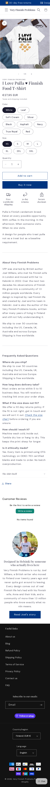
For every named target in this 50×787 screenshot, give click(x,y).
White (9, 110)
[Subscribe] (41, 705)
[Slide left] (18, 74)
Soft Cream (12, 117)
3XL (31, 151)
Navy (40, 124)
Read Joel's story (25, 614)
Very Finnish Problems (23, 779)
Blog (7, 643)
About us (10, 636)
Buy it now (25, 184)
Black (9, 124)
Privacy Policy (12, 671)
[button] (6, 10)
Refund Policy (12, 650)
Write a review (25, 511)
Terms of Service (14, 664)
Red (28, 131)
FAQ (7, 685)
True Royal (11, 131)
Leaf (23, 110)
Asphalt (24, 124)
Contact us (11, 678)
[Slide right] (31, 74)
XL (7, 151)
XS (7, 143)
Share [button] (8, 483)
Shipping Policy (13, 657)
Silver (30, 117)
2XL (19, 151)
